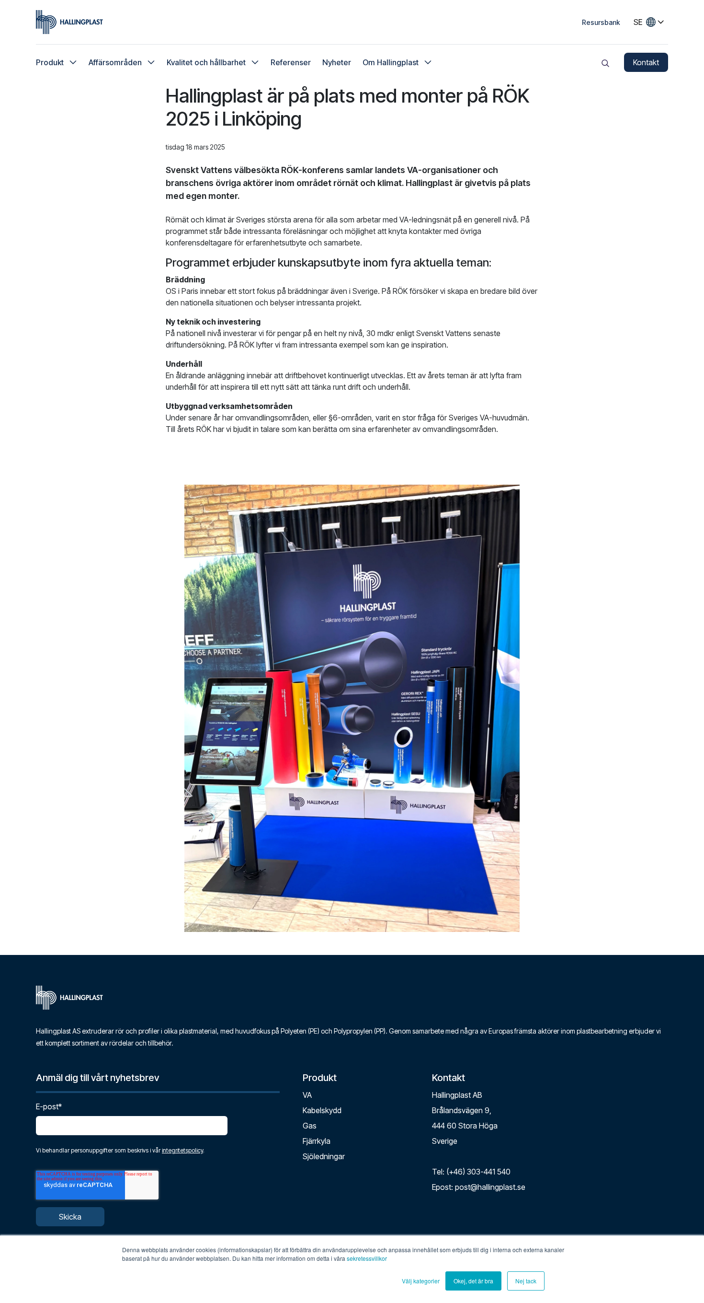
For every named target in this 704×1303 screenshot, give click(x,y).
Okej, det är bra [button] (473, 1281)
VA (307, 1095)
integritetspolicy (182, 1150)
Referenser (291, 62)
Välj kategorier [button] (421, 1281)
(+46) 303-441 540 (478, 1171)
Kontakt (646, 62)
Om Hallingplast (391, 62)
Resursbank (601, 22)
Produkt (50, 62)
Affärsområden (115, 62)
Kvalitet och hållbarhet (206, 62)
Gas (310, 1125)
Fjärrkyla (316, 1141)
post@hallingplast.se (490, 1187)
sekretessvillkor (367, 1258)
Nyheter (336, 62)
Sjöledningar (324, 1156)
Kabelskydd (322, 1110)
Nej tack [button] (525, 1281)
